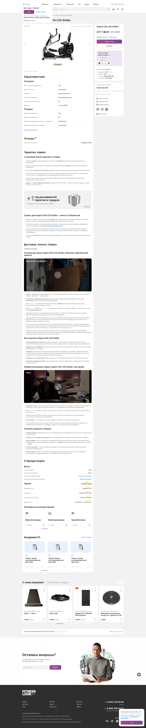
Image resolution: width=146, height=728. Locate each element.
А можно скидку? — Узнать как (107, 37)
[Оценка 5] (65, 632)
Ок (131, 722)
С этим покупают (33, 582)
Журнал (87, 4)
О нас (79, 4)
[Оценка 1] (56, 632)
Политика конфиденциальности (31, 713)
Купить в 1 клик (109, 41)
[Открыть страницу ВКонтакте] (106, 721)
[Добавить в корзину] (43, 619)
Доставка (79, 701)
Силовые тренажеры (85, 476)
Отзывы (30, 138)
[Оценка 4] (63, 632)
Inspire (56, 15)
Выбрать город (40, 12)
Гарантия (79, 704)
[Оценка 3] (60, 632)
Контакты (96, 4)
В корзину (109, 46)
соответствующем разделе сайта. (52, 226)
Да (29, 12)
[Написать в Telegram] (102, 109)
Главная (24, 701)
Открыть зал (70, 4)
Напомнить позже (29, 20)
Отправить (55, 667)
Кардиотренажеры (86, 479)
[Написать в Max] (106, 109)
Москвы (107, 69)
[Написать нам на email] (97, 109)
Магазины (25, 704)
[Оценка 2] (58, 632)
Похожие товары (58, 582)
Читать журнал (87, 537)
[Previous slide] (25, 45)
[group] (44, 570)
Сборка (79, 706)
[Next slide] (90, 45)
